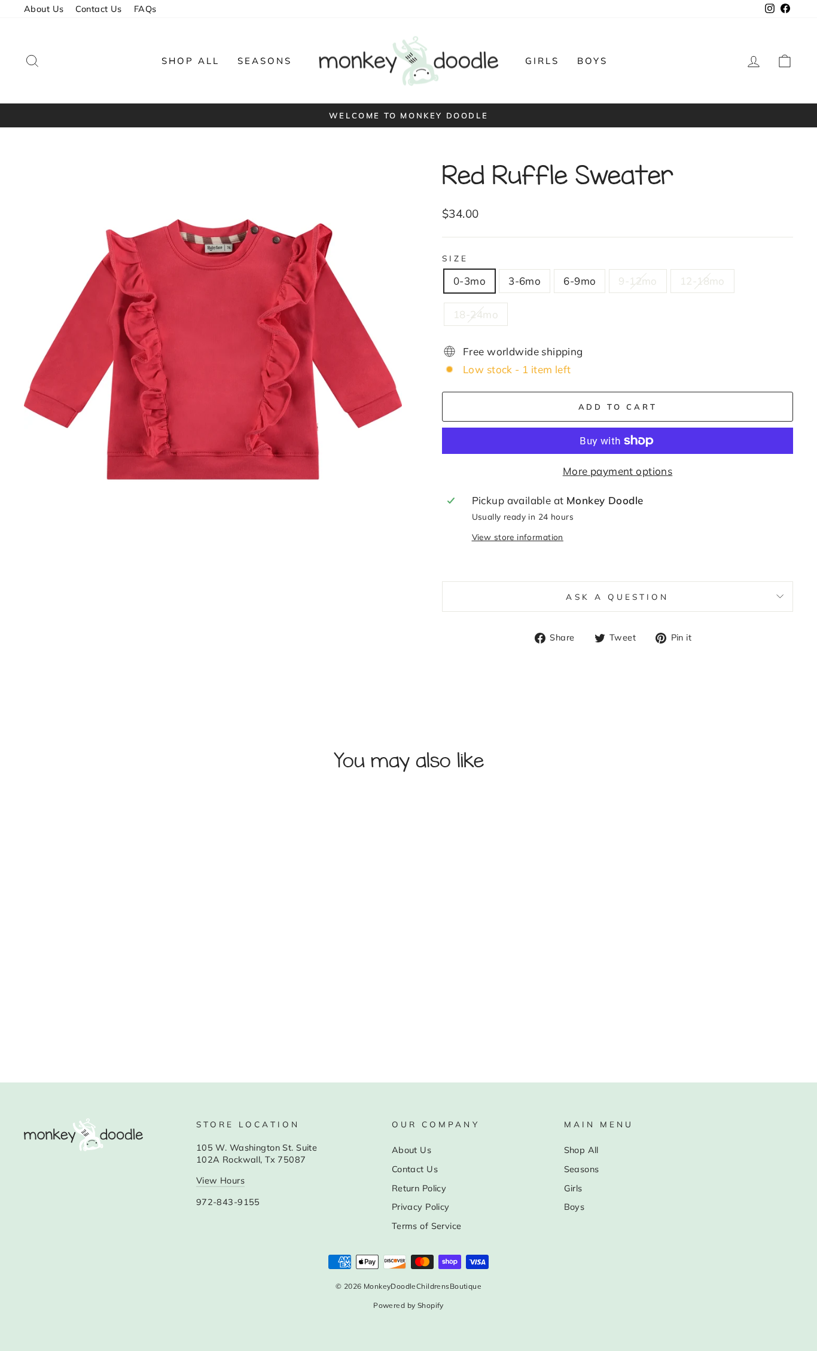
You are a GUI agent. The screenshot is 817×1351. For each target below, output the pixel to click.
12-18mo (702, 281)
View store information (517, 537)
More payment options (618, 471)
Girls (542, 60)
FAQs (145, 8)
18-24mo (475, 314)
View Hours (220, 1180)
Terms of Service (427, 1225)
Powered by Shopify (408, 1305)
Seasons (264, 60)
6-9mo (579, 281)
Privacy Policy (421, 1206)
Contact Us (98, 8)
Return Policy (419, 1188)
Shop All (190, 60)
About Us (43, 8)
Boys (592, 60)
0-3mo (469, 281)
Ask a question (617, 596)
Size (455, 258)
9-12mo (637, 281)
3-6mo (524, 281)
